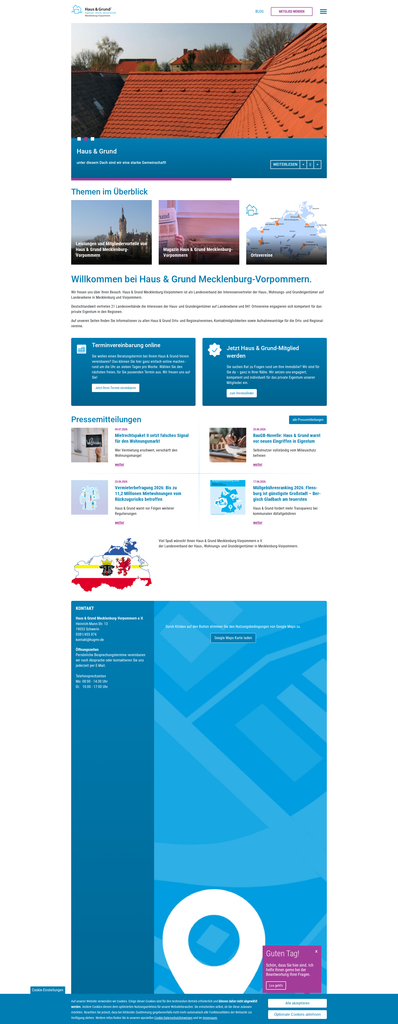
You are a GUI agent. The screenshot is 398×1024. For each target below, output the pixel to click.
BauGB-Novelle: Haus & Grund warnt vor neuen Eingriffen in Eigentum (286, 438)
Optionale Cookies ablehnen (297, 1014)
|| (311, 164)
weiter (119, 464)
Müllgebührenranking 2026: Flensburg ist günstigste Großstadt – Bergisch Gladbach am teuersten (287, 493)
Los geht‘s (276, 985)
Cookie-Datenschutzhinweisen (173, 1018)
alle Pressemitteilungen (308, 420)
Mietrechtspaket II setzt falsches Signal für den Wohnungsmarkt (152, 438)
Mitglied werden (291, 11)
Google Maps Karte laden (233, 638)
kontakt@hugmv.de (90, 639)
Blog (259, 11)
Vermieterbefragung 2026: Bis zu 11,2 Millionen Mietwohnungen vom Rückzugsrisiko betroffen (148, 493)
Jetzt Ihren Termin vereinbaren (115, 388)
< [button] (304, 164)
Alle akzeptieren (297, 1003)
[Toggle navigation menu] (323, 11)
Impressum (210, 1018)
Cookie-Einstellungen (47, 990)
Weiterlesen (285, 164)
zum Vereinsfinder (242, 393)
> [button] (318, 164)
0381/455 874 (86, 634)
